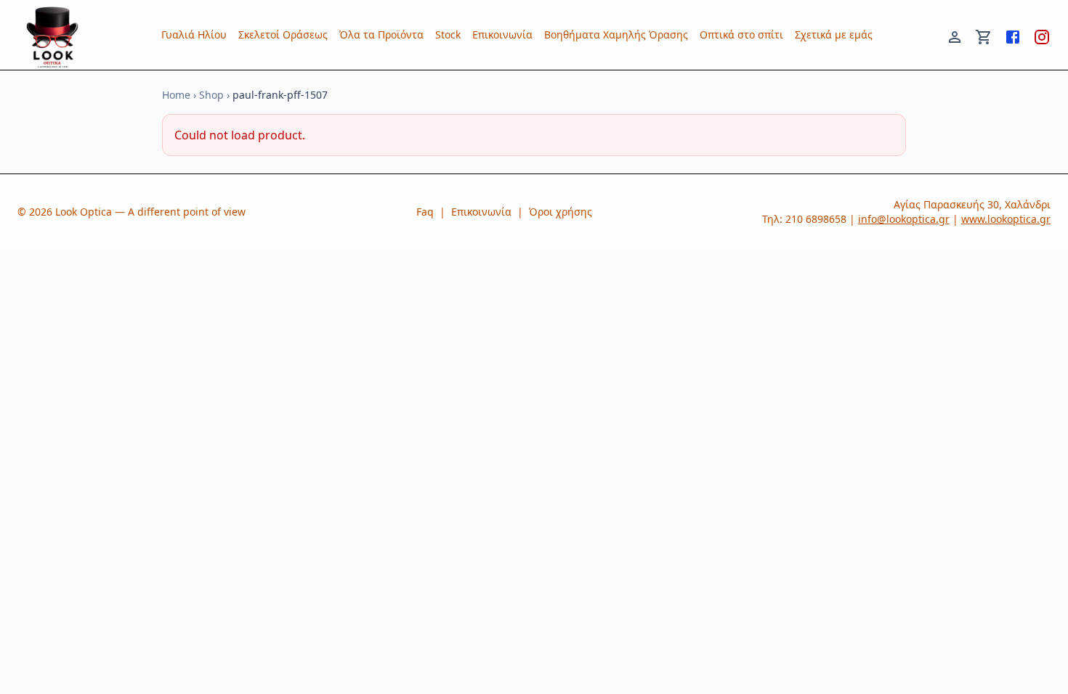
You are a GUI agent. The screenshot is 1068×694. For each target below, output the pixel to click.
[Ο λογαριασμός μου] (954, 34)
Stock (448, 34)
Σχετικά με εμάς (834, 34)
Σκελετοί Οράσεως (283, 34)
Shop (211, 95)
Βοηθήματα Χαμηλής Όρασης (616, 34)
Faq (425, 212)
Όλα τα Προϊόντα (381, 34)
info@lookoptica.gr (904, 219)
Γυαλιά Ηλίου (194, 34)
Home (176, 95)
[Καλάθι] (983, 34)
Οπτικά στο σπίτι (741, 34)
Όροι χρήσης (560, 212)
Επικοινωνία (502, 34)
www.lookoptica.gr (1006, 219)
